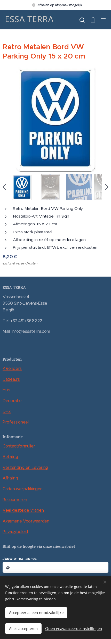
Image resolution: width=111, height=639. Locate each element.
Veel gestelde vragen (23, 510)
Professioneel (16, 422)
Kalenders (12, 368)
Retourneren (15, 499)
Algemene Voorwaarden (26, 521)
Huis (6, 389)
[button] (82, 19)
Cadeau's (11, 379)
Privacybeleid (15, 531)
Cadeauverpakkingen (22, 488)
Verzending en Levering (25, 467)
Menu (103, 20)
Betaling (10, 456)
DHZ (7, 411)
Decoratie (12, 400)
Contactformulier (19, 446)
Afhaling (10, 478)
